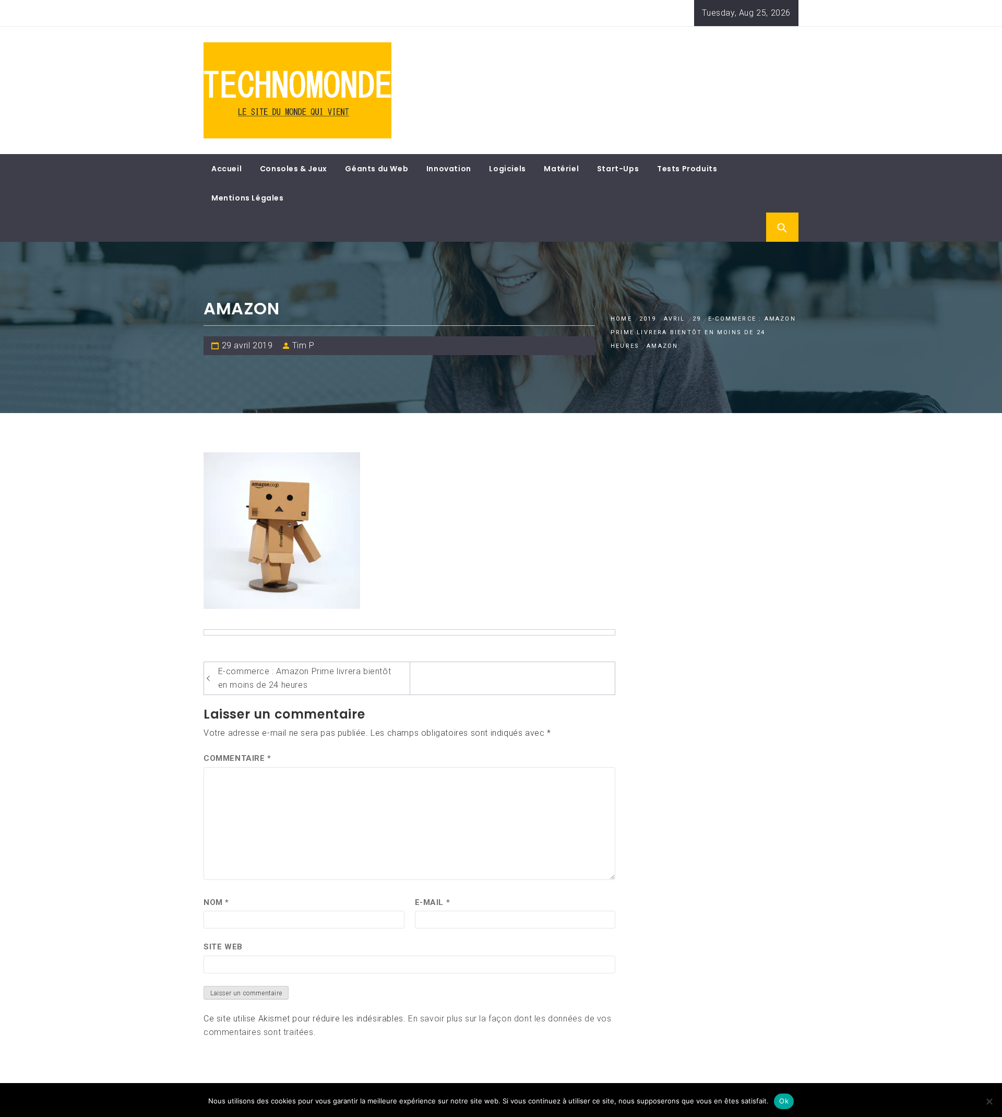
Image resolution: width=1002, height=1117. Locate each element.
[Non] (989, 1101)
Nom (216, 902)
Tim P (303, 345)
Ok (784, 1101)
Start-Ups (618, 168)
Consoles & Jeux (293, 168)
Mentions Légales (247, 198)
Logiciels (507, 168)
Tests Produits (687, 168)
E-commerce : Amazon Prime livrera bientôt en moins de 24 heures (304, 678)
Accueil (226, 168)
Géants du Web (376, 168)
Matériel (561, 168)
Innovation (448, 168)
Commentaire (237, 758)
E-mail (432, 902)
